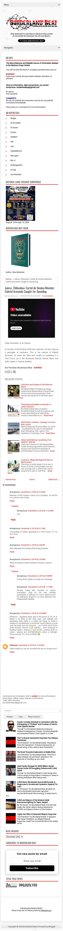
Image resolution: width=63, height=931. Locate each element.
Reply (12, 501)
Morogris (14, 156)
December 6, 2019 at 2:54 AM (33, 559)
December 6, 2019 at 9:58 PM (40, 576)
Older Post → (53, 479)
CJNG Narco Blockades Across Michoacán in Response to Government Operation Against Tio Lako (37, 784)
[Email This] (6, 371)
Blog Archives (34, 717)
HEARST (14, 137)
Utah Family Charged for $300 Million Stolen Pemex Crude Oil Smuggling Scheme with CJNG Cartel (37, 768)
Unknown (14, 645)
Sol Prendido (16, 174)
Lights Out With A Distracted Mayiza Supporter (36, 814)
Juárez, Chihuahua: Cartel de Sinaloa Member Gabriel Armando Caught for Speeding (29, 289)
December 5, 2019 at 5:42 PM (33, 545)
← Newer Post (10, 479)
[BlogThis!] (8, 371)
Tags (21, 717)
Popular (10, 717)
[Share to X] (11, 371)
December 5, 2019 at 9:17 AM (33, 528)
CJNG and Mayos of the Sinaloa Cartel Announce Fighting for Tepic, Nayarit (33, 801)
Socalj (13, 170)
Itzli (12, 142)
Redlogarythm (16, 165)
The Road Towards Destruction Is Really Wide (36, 752)
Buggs (13, 118)
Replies (15, 506)
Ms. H (13, 160)
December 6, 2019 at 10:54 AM (33, 613)
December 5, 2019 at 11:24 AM (40, 511)
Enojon (13, 132)
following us (46, 910)
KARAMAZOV (16, 151)
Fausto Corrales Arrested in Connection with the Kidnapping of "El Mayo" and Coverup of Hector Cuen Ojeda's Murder (37, 724)
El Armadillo (16, 123)
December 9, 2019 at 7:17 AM (40, 587)
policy (13, 107)
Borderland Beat (30, 926)
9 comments (47, 296)
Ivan (12, 146)
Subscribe (32, 868)
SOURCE (38, 367)
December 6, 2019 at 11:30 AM (31, 645)
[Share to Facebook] (14, 371)
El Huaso (14, 127)
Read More (18, 398)
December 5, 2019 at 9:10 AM (33, 492)
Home (8, 279)
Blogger (51, 926)
